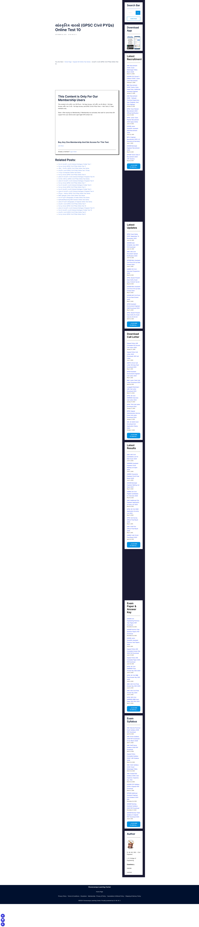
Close (121, 490)
